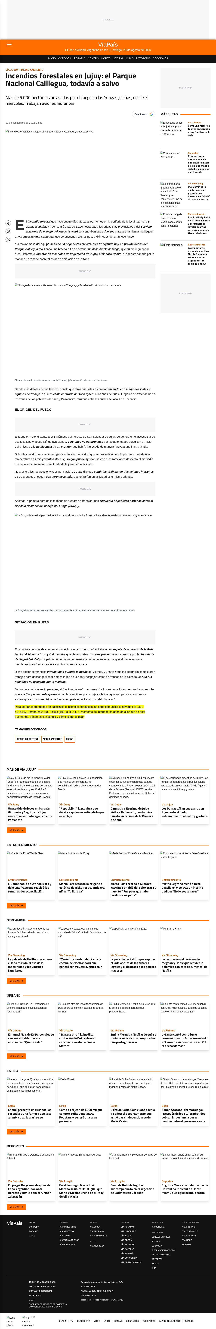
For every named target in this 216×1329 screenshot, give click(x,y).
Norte (105, 58)
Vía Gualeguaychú (131, 1262)
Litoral (118, 58)
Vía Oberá (126, 1240)
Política (156, 1241)
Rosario (79, 58)
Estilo (155, 1264)
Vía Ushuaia (158, 1227)
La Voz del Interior (170, 1321)
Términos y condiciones (42, 1282)
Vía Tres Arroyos (69, 1240)
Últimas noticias (161, 1237)
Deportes (157, 1259)
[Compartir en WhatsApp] (8, 231)
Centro (93, 58)
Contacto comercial (40, 1291)
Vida (154, 1268)
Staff (32, 1300)
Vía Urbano (188, 1227)
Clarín (63, 1321)
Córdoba (64, 58)
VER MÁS (14, 830)
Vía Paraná (127, 1253)
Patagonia (143, 58)
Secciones (160, 58)
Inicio (52, 58)
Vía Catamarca (98, 1236)
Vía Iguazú (126, 1236)
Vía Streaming (190, 1231)
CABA (32, 1236)
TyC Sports (149, 1321)
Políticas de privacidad (42, 1286)
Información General (164, 1250)
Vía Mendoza (97, 1246)
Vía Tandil (65, 1236)
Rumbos (186, 1245)
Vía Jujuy (12, 70)
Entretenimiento (161, 1255)
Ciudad (118, 1321)
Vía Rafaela (127, 1249)
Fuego (69, 739)
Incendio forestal (27, 739)
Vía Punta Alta (68, 1245)
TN (72, 1321)
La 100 (107, 1321)
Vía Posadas (128, 1227)
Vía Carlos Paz (68, 1227)
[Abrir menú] (36, 44)
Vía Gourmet (189, 1236)
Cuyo (129, 58)
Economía (157, 1246)
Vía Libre (187, 1240)
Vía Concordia (129, 1258)
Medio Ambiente (32, 70)
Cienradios (132, 1321)
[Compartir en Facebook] (8, 223)
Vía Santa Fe (128, 1245)
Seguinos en (141, 114)
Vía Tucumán (97, 1231)
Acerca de (35, 1295)
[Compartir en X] (8, 239)
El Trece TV (83, 1321)
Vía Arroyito (67, 1231)
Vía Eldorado (128, 1231)
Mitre (97, 1321)
